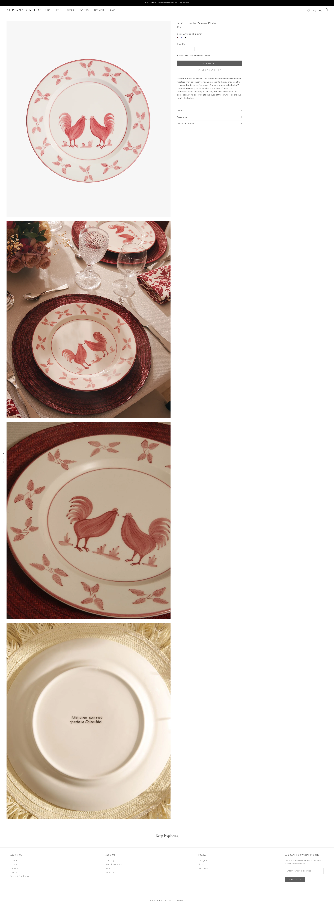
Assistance (182, 117)
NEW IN (58, 10)
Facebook (203, 868)
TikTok (201, 864)
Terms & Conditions (19, 876)
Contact (14, 860)
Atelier (108, 868)
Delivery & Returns (185, 123)
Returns (13, 872)
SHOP (47, 10)
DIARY (112, 10)
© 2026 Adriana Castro (159, 900)
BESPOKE (70, 10)
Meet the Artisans (114, 864)
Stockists (110, 872)
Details (180, 110)
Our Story (110, 860)
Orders (13, 864)
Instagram (203, 860)
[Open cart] (326, 9)
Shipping (14, 868)
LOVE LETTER (99, 10)
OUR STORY (84, 10)
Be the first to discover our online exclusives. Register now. (167, 3)
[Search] (320, 9)
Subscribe (295, 879)
